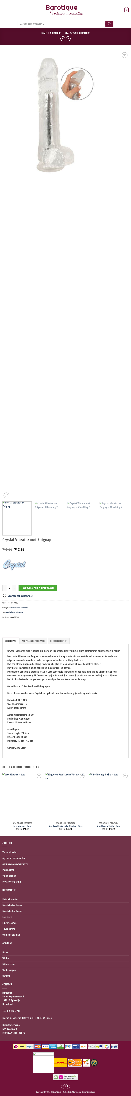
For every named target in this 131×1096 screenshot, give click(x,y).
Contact (6, 976)
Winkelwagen (9, 970)
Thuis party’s (8, 929)
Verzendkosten (9, 852)
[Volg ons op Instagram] (63, 1086)
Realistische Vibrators (77, 33)
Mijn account (8, 964)
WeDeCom (90, 1091)
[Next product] (62, 38)
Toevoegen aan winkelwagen (37, 587)
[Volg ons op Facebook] (68, 1086)
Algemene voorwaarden (13, 858)
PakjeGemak (8, 870)
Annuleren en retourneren (15, 864)
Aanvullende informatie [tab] (33, 641)
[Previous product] (68, 38)
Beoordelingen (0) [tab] (58, 641)
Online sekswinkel (11, 934)
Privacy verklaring (11, 881)
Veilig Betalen (9, 876)
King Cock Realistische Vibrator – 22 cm (65, 826)
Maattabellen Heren (12, 905)
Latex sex (7, 917)
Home (44, 33)
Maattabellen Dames (12, 911)
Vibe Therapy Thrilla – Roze (108, 826)
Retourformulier (10, 899)
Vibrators (55, 33)
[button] (4, 10)
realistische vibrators (14, 612)
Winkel (5, 958)
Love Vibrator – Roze (22, 826)
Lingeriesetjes (9, 923)
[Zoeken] (109, 24)
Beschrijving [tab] (10, 641)
